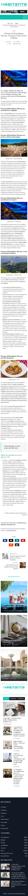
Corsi (2, 816)
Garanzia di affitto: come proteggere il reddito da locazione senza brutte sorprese (19, 731)
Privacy (3, 825)
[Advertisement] (14, 57)
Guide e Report (5, 819)
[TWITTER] (11, 540)
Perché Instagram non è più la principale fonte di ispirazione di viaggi (13, 606)
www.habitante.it (11, 530)
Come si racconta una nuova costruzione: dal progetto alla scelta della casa (19, 759)
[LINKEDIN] (17, 540)
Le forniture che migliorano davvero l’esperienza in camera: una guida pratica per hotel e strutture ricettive (19, 777)
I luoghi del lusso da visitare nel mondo (13, 675)
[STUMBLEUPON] (11, 545)
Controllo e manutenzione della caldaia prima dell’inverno (12, 720)
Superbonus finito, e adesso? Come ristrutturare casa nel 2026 (19, 884)
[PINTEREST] (23, 540)
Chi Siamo (3, 807)
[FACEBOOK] (5, 540)
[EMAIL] (17, 544)
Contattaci (4, 810)
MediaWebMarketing (19, 893)
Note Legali (4, 822)
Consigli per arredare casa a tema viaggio (12, 641)
